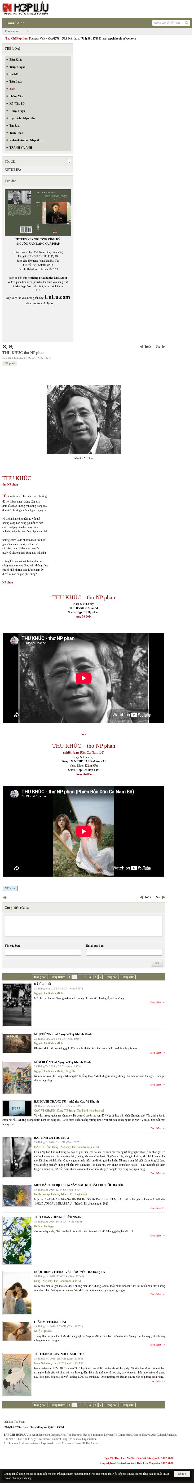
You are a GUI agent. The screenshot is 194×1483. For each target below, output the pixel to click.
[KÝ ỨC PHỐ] (17, 1005)
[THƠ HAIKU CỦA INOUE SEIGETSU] (17, 1375)
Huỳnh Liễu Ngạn (44, 1226)
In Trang (4, 897)
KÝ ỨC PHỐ (42, 984)
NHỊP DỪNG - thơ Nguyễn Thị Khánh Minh (63, 1034)
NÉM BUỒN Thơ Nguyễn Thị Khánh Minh (62, 1062)
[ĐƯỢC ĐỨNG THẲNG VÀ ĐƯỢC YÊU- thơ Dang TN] (17, 1292)
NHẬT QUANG (43, 1331)
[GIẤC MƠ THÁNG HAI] (17, 1331)
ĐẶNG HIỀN (42, 1147)
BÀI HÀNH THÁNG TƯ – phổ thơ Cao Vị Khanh (66, 1101)
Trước (148, 346)
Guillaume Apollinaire (46, 1194)
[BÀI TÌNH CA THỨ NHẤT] (17, 1157)
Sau (158, 346)
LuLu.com (60, 277)
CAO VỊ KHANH (44, 1110)
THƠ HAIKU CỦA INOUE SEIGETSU (59, 1354)
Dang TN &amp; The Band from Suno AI (80, 1110)
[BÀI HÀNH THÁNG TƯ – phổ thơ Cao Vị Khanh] (17, 1108)
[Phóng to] (11, 346)
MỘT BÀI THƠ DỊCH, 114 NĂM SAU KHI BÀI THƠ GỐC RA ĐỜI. (79, 1185)
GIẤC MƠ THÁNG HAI (50, 1322)
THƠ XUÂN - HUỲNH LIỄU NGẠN (57, 1217)
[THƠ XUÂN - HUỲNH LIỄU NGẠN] (17, 1240)
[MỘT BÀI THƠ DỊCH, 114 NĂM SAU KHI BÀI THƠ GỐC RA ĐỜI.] (17, 1195)
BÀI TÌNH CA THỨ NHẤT (52, 1137)
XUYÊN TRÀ (13, 169)
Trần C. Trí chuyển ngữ (74, 1194)
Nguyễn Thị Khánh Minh (48, 993)
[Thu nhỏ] (4, 346)
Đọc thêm (155, 1002)
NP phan (10, 363)
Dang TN (70, 1071)
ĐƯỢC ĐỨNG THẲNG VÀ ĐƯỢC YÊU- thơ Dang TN (69, 1272)
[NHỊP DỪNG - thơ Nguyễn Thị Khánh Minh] (17, 1043)
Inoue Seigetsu (42, 1363)
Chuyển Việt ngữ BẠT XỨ (68, 1363)
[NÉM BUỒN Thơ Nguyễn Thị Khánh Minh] (17, 1078)
